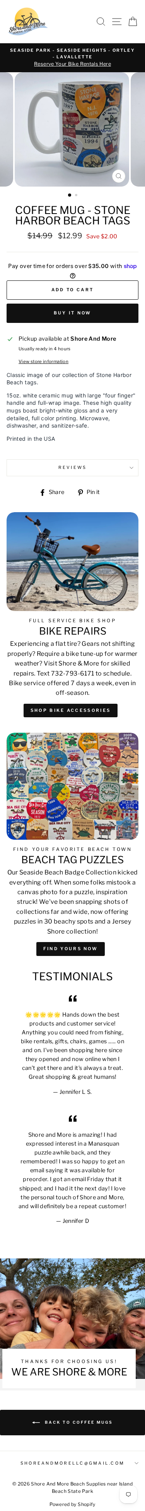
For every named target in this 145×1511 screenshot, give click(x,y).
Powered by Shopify (72, 1504)
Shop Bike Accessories (71, 710)
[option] (72, 57)
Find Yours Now (70, 948)
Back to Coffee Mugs (78, 1422)
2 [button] (77, 196)
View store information (43, 361)
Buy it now (73, 313)
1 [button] (70, 195)
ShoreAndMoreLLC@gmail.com (72, 1463)
